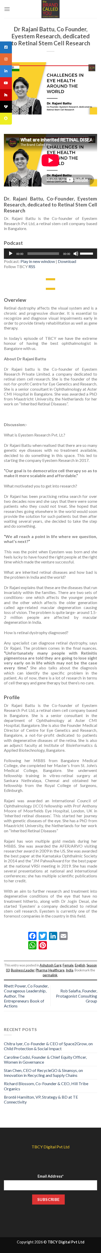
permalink (50, 975)
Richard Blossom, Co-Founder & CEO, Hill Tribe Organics (46, 1086)
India (69, 970)
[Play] (10, 253)
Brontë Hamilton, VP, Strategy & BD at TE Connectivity (41, 1099)
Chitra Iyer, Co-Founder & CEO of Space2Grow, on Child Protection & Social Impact (48, 1046)
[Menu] (7, 9)
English (80, 965)
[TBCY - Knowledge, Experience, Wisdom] (50, 9)
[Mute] (75, 253)
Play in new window (37, 261)
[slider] (87, 253)
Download (67, 261)
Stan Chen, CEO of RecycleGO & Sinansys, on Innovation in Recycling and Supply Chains (43, 1073)
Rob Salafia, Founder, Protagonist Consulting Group (76, 995)
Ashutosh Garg (50, 965)
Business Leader (22, 970)
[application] (50, 253)
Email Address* (50, 1176)
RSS (31, 266)
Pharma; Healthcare (50, 970)
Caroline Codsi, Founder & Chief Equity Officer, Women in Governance (45, 1059)
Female (68, 965)
